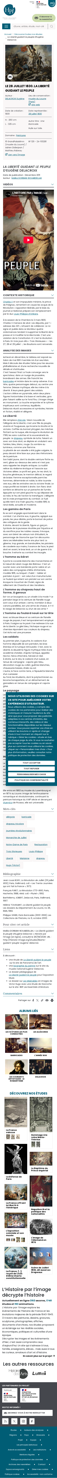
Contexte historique (18, 295)
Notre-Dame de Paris (17, 844)
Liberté (9, 858)
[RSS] (5, 1421)
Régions (13, 1435)
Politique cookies (12, 1474)
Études (14, 1430)
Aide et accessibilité (17, 1449)
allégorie (10, 816)
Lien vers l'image (16, 154)
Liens (6, 949)
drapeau (40, 858)
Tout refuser (31, 768)
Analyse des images (17, 350)
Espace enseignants (15, 1469)
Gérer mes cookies (40, 1469)
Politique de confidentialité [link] (31, 780)
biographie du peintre (24, 965)
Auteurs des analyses (34, 1430)
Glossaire (40, 1435)
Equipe (33, 1440)
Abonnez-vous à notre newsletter (26, 1413)
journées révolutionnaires (19, 830)
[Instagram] (23, 1421)
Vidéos (8, 184)
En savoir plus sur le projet (37, 1356)
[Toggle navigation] (6, 26)
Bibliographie (12, 874)
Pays (26, 1435)
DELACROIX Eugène (14, 98)
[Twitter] (14, 1421)
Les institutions (39, 1449)
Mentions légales (27, 1454)
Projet (20, 1440)
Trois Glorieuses (14, 851)
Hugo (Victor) (13, 865)
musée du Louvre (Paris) (37, 100)
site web (35, 104)
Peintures (21, 135)
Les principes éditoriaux (27, 1445)
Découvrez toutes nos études (28, 34)
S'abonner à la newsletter (45, 17)
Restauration (41, 844)
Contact (41, 1464)
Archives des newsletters (19, 1464)
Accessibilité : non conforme (39, 1474)
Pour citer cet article (16, 924)
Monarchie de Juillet (16, 837)
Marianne (24, 858)
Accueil (7, 34)
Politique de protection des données (27, 1459)
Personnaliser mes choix (31, 774)
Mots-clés (9, 809)
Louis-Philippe (36, 851)
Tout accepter (31, 762)
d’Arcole (21, 420)
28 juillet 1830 (35, 113)
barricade (26, 816)
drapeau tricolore (15, 823)
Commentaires (12, 993)
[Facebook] (31, 1421)
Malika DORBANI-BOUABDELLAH (27, 178)
